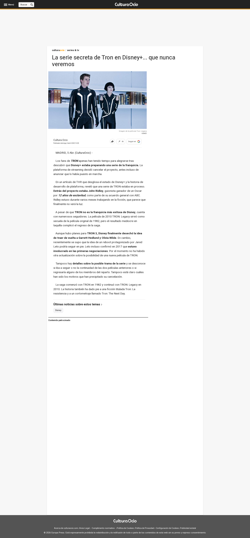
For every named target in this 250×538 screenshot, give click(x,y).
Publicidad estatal (188, 528)
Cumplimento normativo (103, 528)
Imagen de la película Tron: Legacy (133, 131)
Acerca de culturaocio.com (66, 528)
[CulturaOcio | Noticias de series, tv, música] (126, 4)
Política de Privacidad (144, 528)
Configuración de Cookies (167, 528)
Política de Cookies (125, 528)
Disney (58, 310)
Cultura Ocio (60, 140)
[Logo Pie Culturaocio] (125, 521)
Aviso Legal (84, 528)
